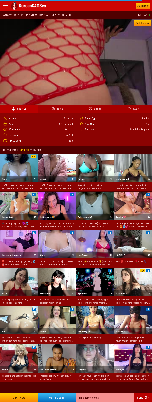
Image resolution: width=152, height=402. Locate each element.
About (98, 109)
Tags (136, 109)
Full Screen (143, 22)
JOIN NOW (143, 5)
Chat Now (19, 397)
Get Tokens (57, 397)
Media (59, 109)
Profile (21, 109)
